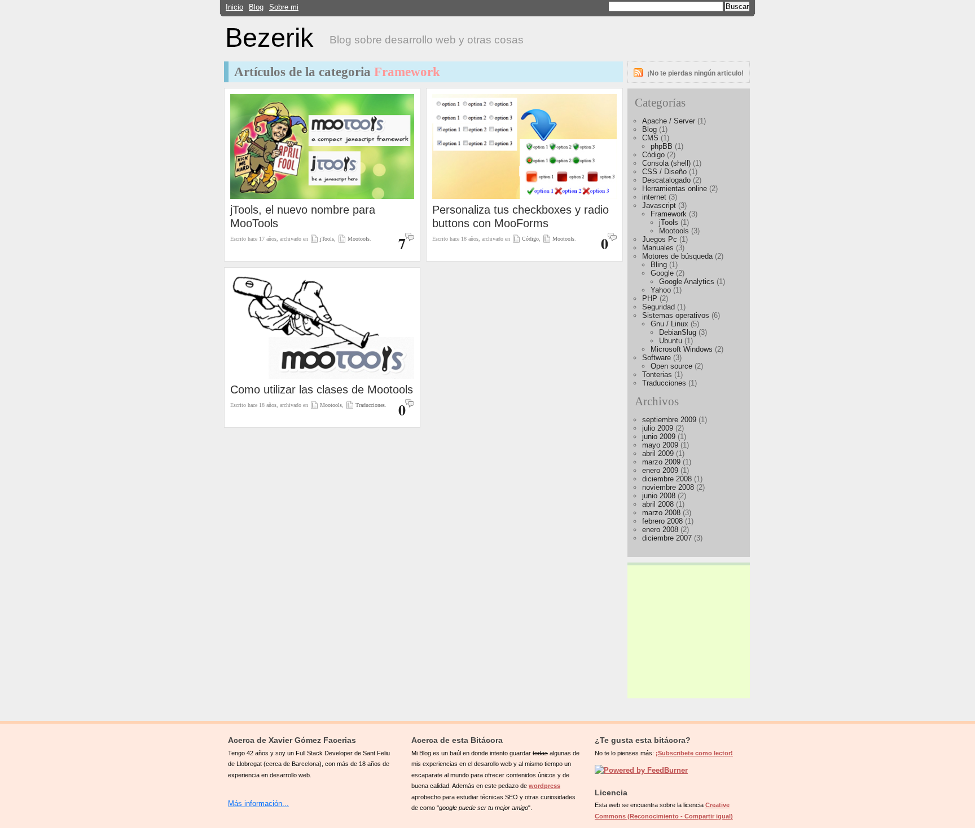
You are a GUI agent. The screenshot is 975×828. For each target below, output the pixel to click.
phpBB (662, 146)
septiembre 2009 (669, 419)
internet (654, 197)
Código (530, 239)
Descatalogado (666, 180)
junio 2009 (658, 436)
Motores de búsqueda (677, 256)
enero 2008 (660, 529)
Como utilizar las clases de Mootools (321, 389)
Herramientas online (674, 188)
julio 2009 (657, 428)
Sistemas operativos (675, 315)
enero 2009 (660, 470)
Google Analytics (686, 281)
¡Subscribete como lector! (694, 753)
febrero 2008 (662, 521)
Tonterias (657, 374)
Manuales (658, 247)
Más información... (258, 803)
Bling (659, 264)
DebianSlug (677, 332)
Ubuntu (670, 340)
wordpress (544, 785)
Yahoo (661, 290)
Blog (256, 7)
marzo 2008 (661, 512)
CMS (650, 138)
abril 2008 (658, 504)
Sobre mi (283, 7)
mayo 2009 (660, 445)
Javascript (659, 205)
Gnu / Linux (669, 324)
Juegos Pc (659, 239)
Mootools (359, 239)
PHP (649, 298)
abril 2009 (658, 453)
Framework (669, 214)
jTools (327, 239)
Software (656, 357)
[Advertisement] (689, 627)
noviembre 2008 (668, 487)
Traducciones (370, 405)
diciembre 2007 (667, 538)
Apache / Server (668, 121)
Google (662, 273)
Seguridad (658, 307)
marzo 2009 (661, 462)
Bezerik (269, 37)
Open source (671, 366)
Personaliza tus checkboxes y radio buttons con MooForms (520, 216)
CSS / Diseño (664, 171)
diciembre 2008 (667, 479)
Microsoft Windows (682, 349)
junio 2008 (658, 496)
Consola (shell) (666, 163)
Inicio (234, 7)
